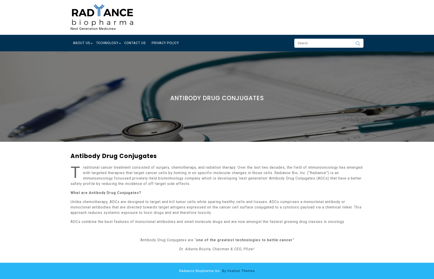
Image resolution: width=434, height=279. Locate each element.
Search (358, 44)
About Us (81, 43)
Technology (107, 43)
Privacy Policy (165, 43)
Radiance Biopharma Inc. (217, 271)
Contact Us (135, 43)
